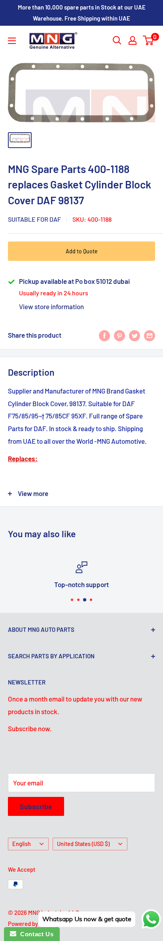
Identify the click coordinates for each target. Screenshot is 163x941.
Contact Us (34, 934)
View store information (51, 306)
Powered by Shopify (33, 923)
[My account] (132, 40)
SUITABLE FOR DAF (34, 219)
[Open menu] (12, 41)
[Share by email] (149, 335)
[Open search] (117, 40)
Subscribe (36, 806)
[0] (149, 40)
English (21, 843)
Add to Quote (82, 251)
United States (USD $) (83, 843)
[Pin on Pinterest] (119, 335)
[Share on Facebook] (104, 335)
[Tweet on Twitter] (134, 335)
